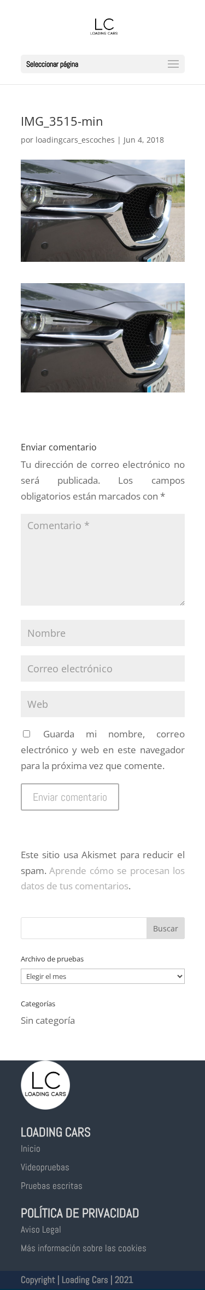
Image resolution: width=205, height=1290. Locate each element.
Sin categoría (48, 1020)
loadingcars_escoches (75, 139)
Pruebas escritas (52, 1186)
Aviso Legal (41, 1229)
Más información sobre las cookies (84, 1248)
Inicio (30, 1148)
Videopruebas (45, 1167)
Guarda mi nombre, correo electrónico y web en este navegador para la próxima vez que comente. (103, 750)
